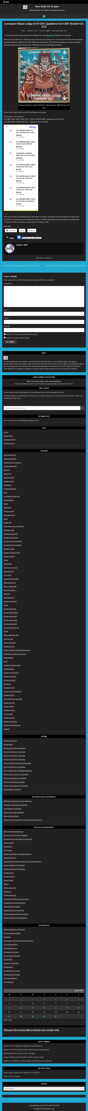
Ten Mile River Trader (12, 971)
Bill (24, 30)
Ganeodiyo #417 (9, 515)
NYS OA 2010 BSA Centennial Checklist (18, 771)
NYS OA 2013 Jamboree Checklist (16, 786)
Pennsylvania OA (10, 895)
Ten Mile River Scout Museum (14, 903)
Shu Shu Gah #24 (9, 680)
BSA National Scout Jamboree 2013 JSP (18, 839)
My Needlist (8, 744)
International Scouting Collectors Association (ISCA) (22, 861)
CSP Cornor (8, 850)
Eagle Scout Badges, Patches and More (18, 854)
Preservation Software (12, 956)
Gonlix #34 (7, 523)
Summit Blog (8, 967)
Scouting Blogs (9, 669)
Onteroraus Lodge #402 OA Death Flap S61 (34, 1050)
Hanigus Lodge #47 (11, 534)
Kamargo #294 (9, 549)
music (6, 605)
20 (9, 1012)
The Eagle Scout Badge (12, 907)
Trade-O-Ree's (9, 706)
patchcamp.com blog (11, 816)
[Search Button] (44, 16)
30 (44, 1016)
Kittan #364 (8, 564)
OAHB (6, 631)
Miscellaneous (9, 598)
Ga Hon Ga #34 (9, 511)
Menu (7, 2)
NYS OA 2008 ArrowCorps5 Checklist (17, 763)
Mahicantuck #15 (10, 583)
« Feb (5, 1020)
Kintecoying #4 (9, 556)
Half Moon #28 (9, 530)
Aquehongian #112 (10, 459)
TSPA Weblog (9, 982)
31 (55, 1016)
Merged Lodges (9, 590)
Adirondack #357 (10, 455)
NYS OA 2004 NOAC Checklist (14, 756)
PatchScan (7, 892)
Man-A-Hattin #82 (10, 586)
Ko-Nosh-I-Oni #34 (10, 568)
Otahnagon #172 (9, 646)
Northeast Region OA (11, 628)
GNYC (6, 519)
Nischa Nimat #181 (10, 616)
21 (21, 1012)
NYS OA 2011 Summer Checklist (15, 778)
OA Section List (9, 876)
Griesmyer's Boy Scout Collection (16, 805)
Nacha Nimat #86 (10, 609)
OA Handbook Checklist (12, 789)
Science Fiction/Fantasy (12, 665)
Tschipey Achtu (9, 710)
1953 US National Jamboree (13, 832)
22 (32, 1012)
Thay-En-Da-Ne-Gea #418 (13, 699)
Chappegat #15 (9, 481)
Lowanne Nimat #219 (61, 31)
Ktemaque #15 (9, 571)
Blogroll (7, 470)
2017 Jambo (46, 258)
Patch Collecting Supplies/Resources (17, 650)
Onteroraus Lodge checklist (14, 812)
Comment (8, 283)
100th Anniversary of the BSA (14, 929)
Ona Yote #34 (8, 639)
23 (44, 1012)
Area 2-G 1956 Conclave (26, 1053)
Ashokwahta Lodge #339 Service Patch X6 (36, 1061)
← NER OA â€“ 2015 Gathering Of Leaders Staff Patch (21, 266)
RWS (5, 661)
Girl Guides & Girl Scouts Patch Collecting (18, 941)
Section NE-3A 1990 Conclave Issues (31, 1057)
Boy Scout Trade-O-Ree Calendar (15, 835)
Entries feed (8, 436)
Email (6, 318)
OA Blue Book (9, 873)
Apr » (10, 1020)
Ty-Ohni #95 (8, 714)
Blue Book (7, 474)
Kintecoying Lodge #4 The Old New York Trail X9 (21, 1073)
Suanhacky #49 (9, 688)
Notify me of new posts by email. (18, 338)
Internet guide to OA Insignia (14, 865)
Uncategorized (9, 718)
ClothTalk (7, 937)
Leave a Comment (46, 30)
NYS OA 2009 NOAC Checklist (14, 767)
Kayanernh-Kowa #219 (12, 553)
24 (56, 1012)
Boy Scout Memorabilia (12, 933)
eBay (5, 493)
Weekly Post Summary (12, 725)
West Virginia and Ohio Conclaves (16, 914)
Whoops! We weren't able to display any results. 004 (31, 1029)
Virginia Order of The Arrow (14, 910)
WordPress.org (9, 443)
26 (78, 1012)
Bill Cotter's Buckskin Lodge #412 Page (18, 801)
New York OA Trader (47, 6)
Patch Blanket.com (10, 948)
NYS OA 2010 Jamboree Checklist (16, 774)
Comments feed (9, 440)
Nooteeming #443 (10, 624)
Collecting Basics (10, 489)
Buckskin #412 (9, 478)
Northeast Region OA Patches (14, 869)
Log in (6, 432)
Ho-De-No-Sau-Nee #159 (12, 541)
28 (21, 1016)
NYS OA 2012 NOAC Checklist (14, 782)
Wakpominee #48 (10, 722)
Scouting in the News (11, 673)
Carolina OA (8, 846)
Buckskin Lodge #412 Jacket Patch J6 (29, 1046)
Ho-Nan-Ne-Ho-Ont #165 (12, 545)
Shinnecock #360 (10, 676)
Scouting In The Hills (11, 963)
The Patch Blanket (10, 978)
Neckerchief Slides (11, 613)
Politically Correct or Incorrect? (15, 654)
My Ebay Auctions (10, 741)
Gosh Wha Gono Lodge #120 (14, 526)
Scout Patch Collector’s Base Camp (16, 899)
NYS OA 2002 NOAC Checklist (14, 752)
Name (6, 310)
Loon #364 (7, 575)
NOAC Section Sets (10, 620)
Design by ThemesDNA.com (44, 1109)
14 (21, 1008)
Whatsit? (7, 729)
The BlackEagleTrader (12, 975)
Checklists (7, 485)
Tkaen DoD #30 (9, 703)
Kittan (6, 560)
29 (33, 1016)
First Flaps (7, 508)
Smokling (7, 684)
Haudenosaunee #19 (11, 538)
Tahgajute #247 (9, 695)
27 (9, 1016)
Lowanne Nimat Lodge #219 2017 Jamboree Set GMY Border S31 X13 (44, 25)
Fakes (6, 504)
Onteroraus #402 (10, 643)
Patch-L (6, 884)
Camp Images (9, 843)
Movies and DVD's (10, 601)
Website (7, 326)
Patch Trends (8, 880)
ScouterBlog (8, 959)
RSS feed (50, 35)
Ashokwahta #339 (10, 466)
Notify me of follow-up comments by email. (21, 334)
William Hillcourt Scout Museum (15, 918)
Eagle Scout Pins (10, 858)
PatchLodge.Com (10, 888)
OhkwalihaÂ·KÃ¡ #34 (11, 635)
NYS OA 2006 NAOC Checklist (14, 759)
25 (67, 1012)
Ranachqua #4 (9, 658)
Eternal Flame (9, 500)
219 (51, 258)
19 (78, 1008)
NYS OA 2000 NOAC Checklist (14, 748)
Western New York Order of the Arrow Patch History (23, 820)
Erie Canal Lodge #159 (12, 496)
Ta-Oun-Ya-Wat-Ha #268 (12, 691)
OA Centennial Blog (11, 944)
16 (44, 1008)
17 (56, 1008)
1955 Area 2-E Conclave (12, 1076)
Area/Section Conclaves (12, 463)
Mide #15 (7, 594)
